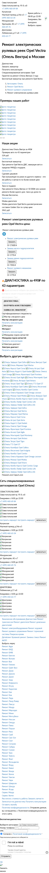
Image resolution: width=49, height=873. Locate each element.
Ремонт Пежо (7, 726)
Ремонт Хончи (8, 774)
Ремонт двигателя (21, 622)
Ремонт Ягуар (8, 790)
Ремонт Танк (7, 753)
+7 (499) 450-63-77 (8, 597)
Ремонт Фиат (7, 759)
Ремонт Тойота (8, 756)
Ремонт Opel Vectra (15, 87)
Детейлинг (6, 637)
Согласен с (22, 834)
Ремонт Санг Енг (9, 738)
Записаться (6, 159)
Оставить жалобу (9, 805)
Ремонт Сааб (7, 735)
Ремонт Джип (8, 677)
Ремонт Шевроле (9, 783)
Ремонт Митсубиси (10, 716)
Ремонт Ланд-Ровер (10, 701)
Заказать (12, 242)
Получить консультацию (12, 323)
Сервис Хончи (8, 796)
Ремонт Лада (7, 698)
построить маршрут (8, 520)
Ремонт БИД (7, 650)
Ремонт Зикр (7, 680)
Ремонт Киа (7, 695)
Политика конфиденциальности (15, 808)
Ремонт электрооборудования (15, 628)
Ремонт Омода (8, 723)
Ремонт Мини (8, 713)
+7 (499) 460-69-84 (10, 9)
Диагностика (31, 619)
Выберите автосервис (9, 825)
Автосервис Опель (15, 84)
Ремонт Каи (7, 692)
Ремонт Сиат (7, 741)
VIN (1, 831)
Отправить (5, 856)
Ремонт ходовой (35, 628)
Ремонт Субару (8, 747)
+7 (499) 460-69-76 (8, 565)
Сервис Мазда (8, 793)
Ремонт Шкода (8, 786)
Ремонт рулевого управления (19, 90)
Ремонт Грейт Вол (9, 668)
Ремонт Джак (7, 671)
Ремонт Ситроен (9, 744)
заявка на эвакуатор (15, 310)
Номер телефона (7, 828)
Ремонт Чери (7, 780)
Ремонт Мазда (8, 707)
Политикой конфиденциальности (27, 834)
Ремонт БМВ (7, 653)
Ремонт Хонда (8, 771)
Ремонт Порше (8, 729)
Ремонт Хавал (8, 768)
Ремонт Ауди (7, 647)
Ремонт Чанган (8, 777)
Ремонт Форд (7, 765)
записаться (41, 520)
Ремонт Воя (7, 662)
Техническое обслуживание (13, 619)
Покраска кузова (17, 634)
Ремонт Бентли (8, 656)
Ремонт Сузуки (8, 750)
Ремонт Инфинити (10, 683)
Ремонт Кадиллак (9, 689)
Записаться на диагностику (13, 802)
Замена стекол (33, 637)
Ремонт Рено (7, 732)
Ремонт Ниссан (8, 720)
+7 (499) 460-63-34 (8, 533)
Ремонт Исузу (8, 686)
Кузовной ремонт (19, 637)
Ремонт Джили (8, 674)
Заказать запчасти (36, 799)
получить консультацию (17, 306)
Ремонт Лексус (8, 704)
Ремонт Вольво (8, 659)
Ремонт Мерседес (9, 710)
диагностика (11, 301)
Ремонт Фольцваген (10, 762)
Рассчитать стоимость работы (15, 799)
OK (1, 862)
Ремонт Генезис (8, 665)
